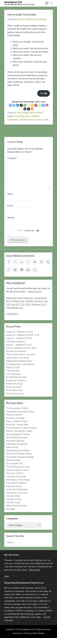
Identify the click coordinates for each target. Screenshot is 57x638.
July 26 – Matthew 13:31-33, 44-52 (21, 348)
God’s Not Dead (13, 460)
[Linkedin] (17, 105)
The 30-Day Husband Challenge (20, 457)
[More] (32, 108)
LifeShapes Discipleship (16, 444)
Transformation (26, 119)
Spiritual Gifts (12, 447)
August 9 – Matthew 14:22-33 (19, 338)
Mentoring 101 (45, 129)
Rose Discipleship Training (17, 434)
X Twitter (15, 261)
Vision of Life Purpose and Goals (20, 354)
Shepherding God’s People (17, 450)
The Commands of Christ (17, 408)
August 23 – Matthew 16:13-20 (19, 332)
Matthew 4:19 (18, 301)
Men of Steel (36, 112)
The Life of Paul (13, 496)
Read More (12, 314)
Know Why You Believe (16, 483)
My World (15, 269)
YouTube (34, 261)
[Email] (24, 105)
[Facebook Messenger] (43, 105)
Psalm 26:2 (28, 298)
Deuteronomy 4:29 (14, 298)
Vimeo (41, 261)
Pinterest (28, 261)
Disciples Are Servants (16, 351)
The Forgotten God (14, 463)
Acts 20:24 (34, 570)
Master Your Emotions (16, 380)
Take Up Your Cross (15, 393)
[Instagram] (46, 105)
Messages (10, 509)
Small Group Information (17, 489)
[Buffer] (21, 105)
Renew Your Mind (13, 387)
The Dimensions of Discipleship (20, 364)
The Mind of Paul (13, 499)
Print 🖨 (43, 93)
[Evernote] (39, 105)
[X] (24, 108)
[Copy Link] (32, 105)
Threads (34, 269)
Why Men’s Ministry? (15, 441)
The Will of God (13, 502)
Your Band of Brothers (16, 341)
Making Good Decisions (16, 506)
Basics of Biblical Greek (16, 421)
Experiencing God (14, 486)
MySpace (47, 261)
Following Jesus (22, 116)
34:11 (8, 301)
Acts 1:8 (14, 304)
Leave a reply (42, 119)
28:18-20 (29, 301)
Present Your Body (14, 384)
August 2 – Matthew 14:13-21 (19, 345)
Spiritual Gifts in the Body (17, 358)
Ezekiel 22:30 (41, 298)
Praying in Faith (13, 367)
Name (10, 194)
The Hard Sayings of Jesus (18, 467)
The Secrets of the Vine (16, 493)
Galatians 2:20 (38, 304)
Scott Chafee (40, 19)
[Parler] (35, 105)
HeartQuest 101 (13, 2)
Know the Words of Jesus (17, 470)
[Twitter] (14, 105)
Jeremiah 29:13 (34, 291)
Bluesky (28, 269)
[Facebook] (10, 105)
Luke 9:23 (38, 301)
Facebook (8, 261)
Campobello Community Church (20, 411)
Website (10, 218)
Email (10, 206)
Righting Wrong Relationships (19, 361)
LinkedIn (21, 261)
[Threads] (28, 108)
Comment (12, 158)
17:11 (22, 304)
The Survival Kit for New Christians (21, 428)
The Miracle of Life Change (18, 480)
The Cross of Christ (14, 473)
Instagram (8, 269)
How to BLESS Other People (18, 454)
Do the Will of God (14, 390)
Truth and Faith (12, 371)
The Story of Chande (15, 418)
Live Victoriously (13, 374)
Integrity (35, 116)
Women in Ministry (14, 415)
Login (6, 576)
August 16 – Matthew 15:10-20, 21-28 (22, 335)
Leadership (12, 119)
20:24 (28, 304)
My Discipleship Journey (17, 437)
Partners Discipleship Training (19, 431)
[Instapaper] (28, 105)
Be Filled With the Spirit (16, 377)
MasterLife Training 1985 (17, 424)
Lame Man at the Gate (16, 476)
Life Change (23, 112)
